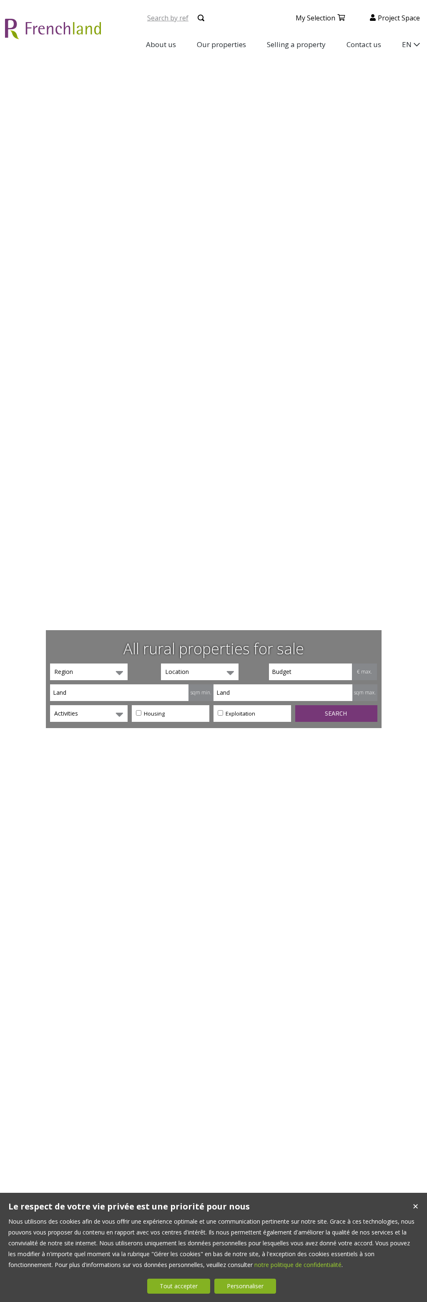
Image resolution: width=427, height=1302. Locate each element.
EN (407, 44)
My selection (315, 18)
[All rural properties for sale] (53, 34)
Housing (154, 713)
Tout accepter (179, 1286)
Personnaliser (245, 1286)
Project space (399, 18)
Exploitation (239, 713)
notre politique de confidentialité (298, 1265)
